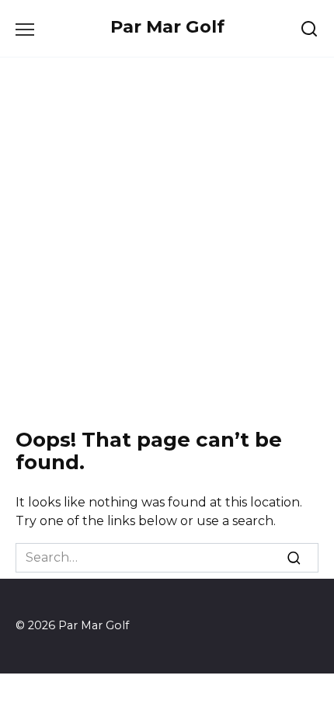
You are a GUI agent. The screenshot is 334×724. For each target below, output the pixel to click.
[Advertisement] (167, 243)
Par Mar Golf (167, 26)
